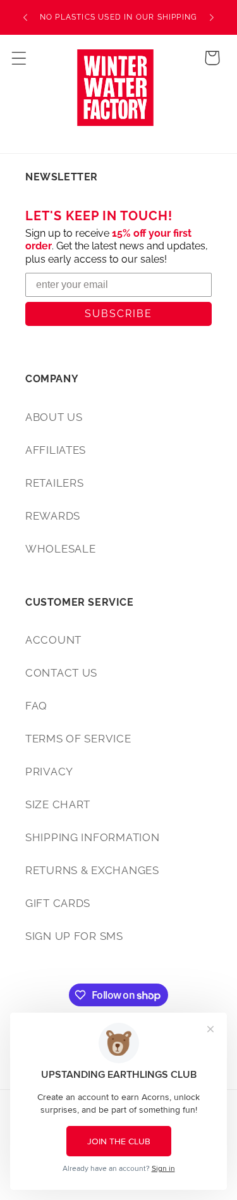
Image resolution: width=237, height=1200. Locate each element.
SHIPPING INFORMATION (92, 837)
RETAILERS (54, 483)
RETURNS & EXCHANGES (92, 870)
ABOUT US (54, 417)
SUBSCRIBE (118, 314)
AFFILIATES (55, 450)
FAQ (36, 705)
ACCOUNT (53, 640)
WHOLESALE (60, 548)
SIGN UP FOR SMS (74, 936)
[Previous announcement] (25, 18)
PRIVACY (49, 771)
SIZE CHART (57, 804)
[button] (19, 58)
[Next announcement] (212, 18)
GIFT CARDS (57, 903)
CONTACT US (61, 672)
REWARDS (52, 515)
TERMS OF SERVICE (78, 738)
